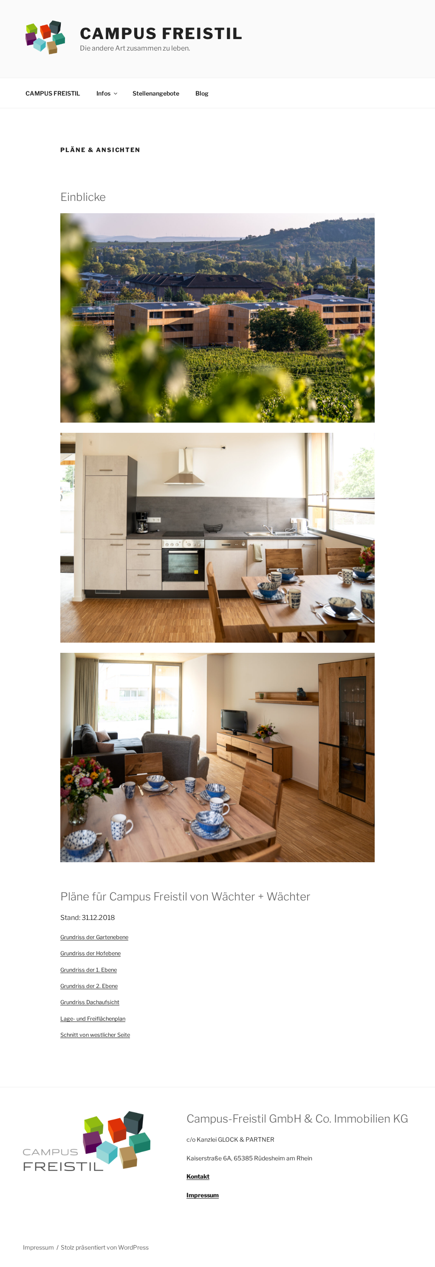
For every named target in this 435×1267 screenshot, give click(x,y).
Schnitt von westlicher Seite (95, 1035)
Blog (202, 93)
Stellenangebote (156, 93)
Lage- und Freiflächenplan (92, 1019)
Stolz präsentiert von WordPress (105, 1247)
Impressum (38, 1247)
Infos (103, 93)
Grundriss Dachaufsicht (89, 1002)
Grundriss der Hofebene (90, 953)
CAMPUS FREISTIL (161, 33)
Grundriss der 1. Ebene (88, 970)
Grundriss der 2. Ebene (89, 986)
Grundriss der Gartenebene (94, 937)
